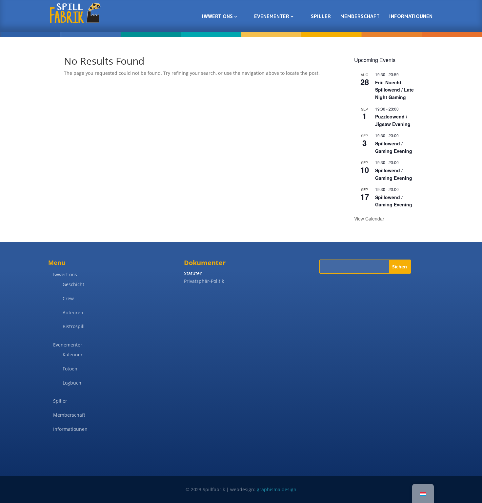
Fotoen (70, 369)
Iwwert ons (217, 16)
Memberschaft (360, 16)
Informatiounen (410, 16)
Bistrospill (74, 326)
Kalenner (73, 354)
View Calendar (369, 218)
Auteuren (73, 312)
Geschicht (73, 284)
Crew (68, 298)
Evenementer (271, 16)
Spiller (321, 16)
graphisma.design (276, 489)
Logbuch (72, 383)
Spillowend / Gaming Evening (393, 201)
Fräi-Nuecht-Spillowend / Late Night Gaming (394, 89)
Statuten (193, 273)
